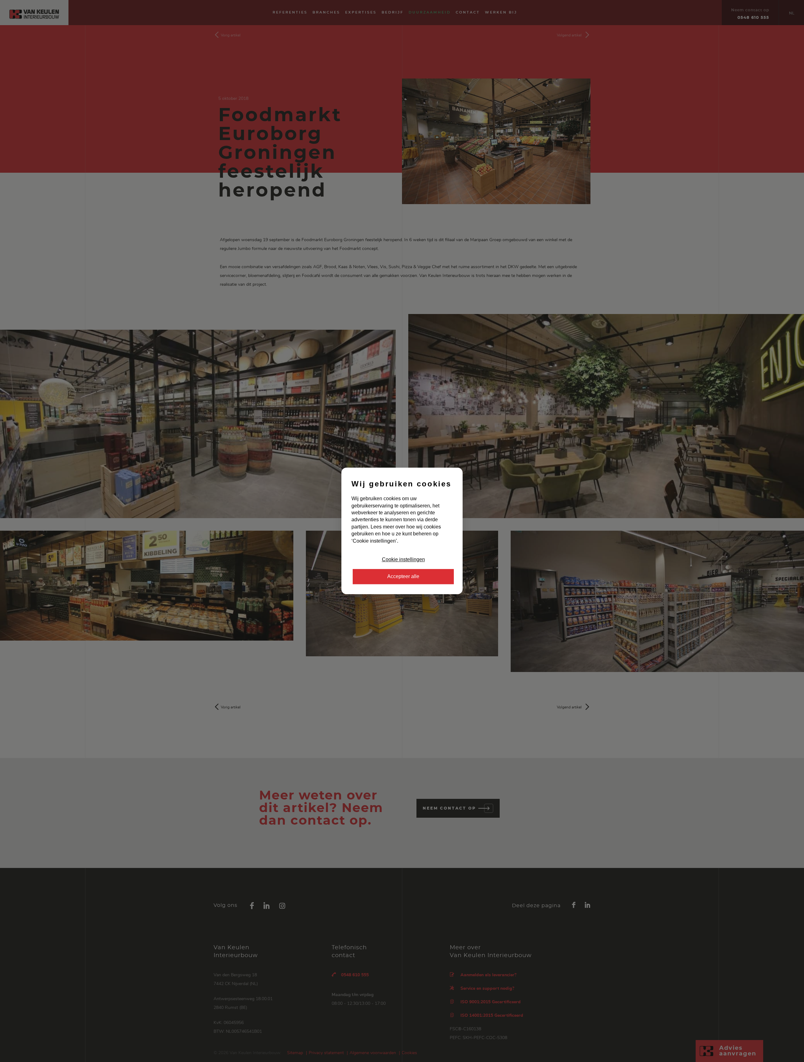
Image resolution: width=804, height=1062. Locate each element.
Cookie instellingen (403, 559)
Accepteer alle (403, 576)
